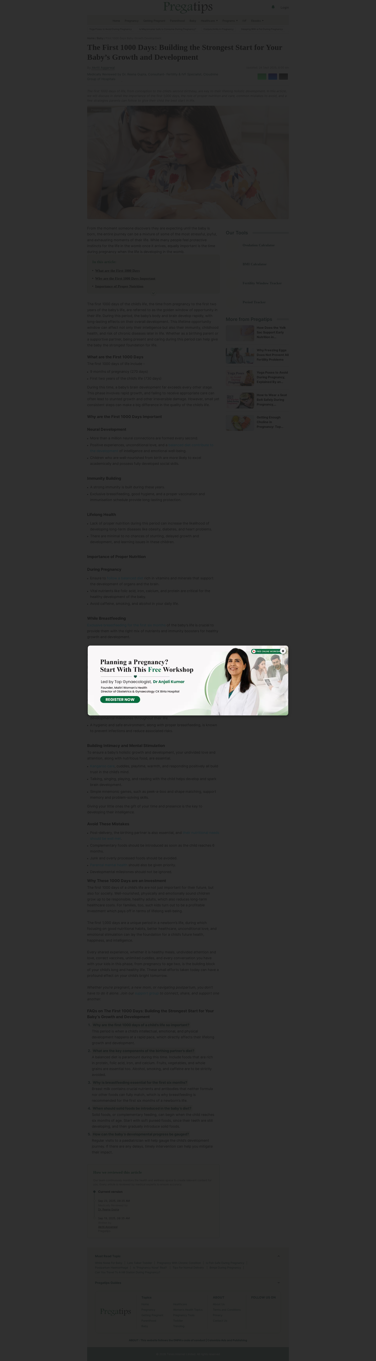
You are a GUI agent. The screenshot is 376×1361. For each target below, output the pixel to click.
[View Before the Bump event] (188, 681)
